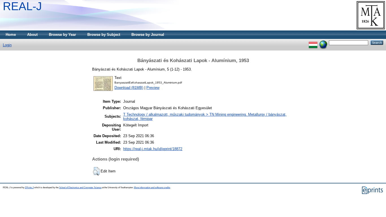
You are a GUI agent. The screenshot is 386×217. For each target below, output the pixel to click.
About (32, 34)
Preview (152, 88)
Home (11, 34)
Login (7, 45)
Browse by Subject (103, 34)
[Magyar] (313, 42)
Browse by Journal (147, 34)
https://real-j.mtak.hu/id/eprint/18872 (152, 149)
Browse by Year (62, 34)
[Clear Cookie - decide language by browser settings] (323, 42)
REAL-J (22, 6)
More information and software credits (152, 187)
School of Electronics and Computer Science (80, 187)
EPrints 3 (29, 187)
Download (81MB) (128, 88)
